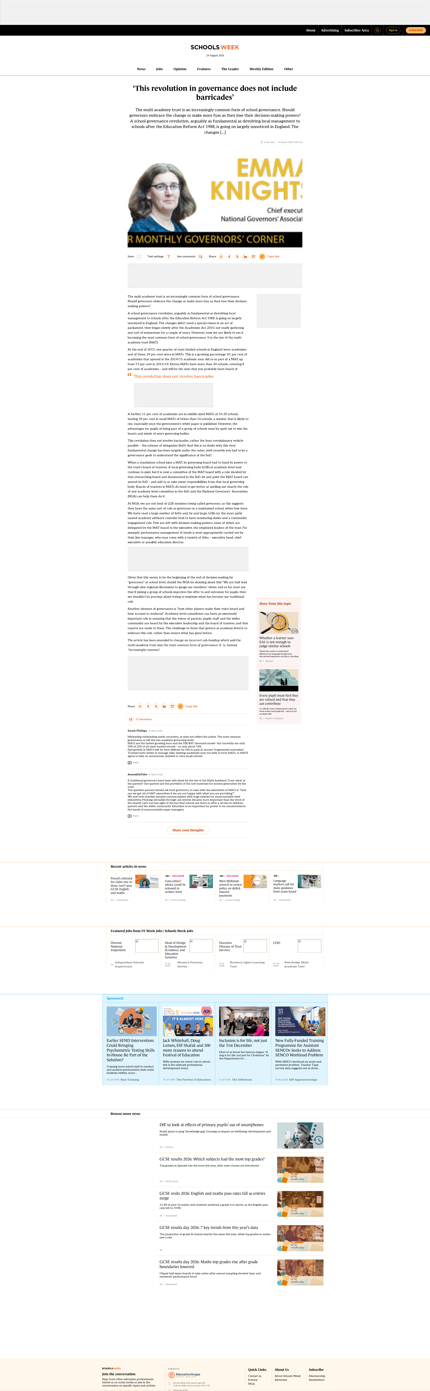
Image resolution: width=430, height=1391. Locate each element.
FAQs (251, 1383)
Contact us (254, 1376)
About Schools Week (288, 1376)
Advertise (281, 1380)
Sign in (393, 30)
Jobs (159, 69)
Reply (136, 762)
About (310, 30)
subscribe (416, 30)
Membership (317, 1376)
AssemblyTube (137, 774)
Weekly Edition (261, 69)
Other (288, 69)
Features (204, 69)
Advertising (330, 30)
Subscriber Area (357, 30)
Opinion (180, 69)
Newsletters (316, 1380)
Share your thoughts (188, 830)
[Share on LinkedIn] (245, 257)
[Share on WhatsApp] (221, 257)
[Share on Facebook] (229, 257)
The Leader (230, 69)
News (141, 69)
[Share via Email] (253, 257)
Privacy (253, 1380)
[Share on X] (237, 257)
